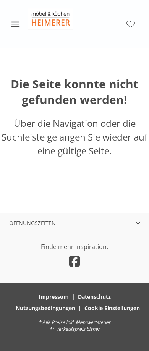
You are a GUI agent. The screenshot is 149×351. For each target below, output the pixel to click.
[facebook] (74, 261)
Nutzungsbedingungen (45, 308)
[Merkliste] (131, 24)
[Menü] (15, 24)
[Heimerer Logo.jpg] (50, 19)
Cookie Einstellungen (112, 308)
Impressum (54, 296)
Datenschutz (94, 296)
